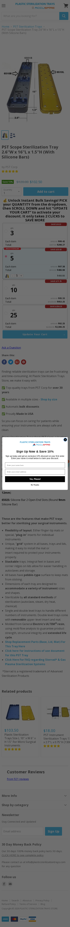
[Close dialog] (65, 439)
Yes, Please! (35, 479)
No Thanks (35, 485)
